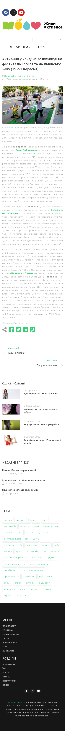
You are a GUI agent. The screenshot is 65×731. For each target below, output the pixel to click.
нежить (55, 551)
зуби (56, 545)
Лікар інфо (10, 75)
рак (41, 576)
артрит (20, 520)
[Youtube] (21, 12)
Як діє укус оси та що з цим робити (41, 424)
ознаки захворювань (15, 557)
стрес (18, 582)
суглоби (30, 582)
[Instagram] (13, 12)
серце (7, 582)
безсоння (33, 520)
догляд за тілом (12, 538)
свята (50, 576)
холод (23, 589)
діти (27, 538)
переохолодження (14, 564)
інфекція (21, 595)
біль (45, 520)
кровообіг (32, 551)
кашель (8, 551)
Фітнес (30, 75)
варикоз (24, 526)
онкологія (36, 557)
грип (19, 532)
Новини (21, 75)
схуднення (44, 582)
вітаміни (8, 532)
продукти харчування (31, 570)
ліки (44, 551)
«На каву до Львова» (22, 273)
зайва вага (31, 545)
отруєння (51, 557)
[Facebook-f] (26, 691)
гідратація (42, 532)
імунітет (50, 589)
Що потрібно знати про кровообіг (40, 393)
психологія (29, 576)
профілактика (11, 576)
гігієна (29, 532)
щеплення (36, 589)
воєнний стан (50, 526)
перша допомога (38, 564)
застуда (46, 545)
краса (19, 551)
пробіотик (9, 570)
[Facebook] (5, 12)
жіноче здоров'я (13, 545)
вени (36, 526)
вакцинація (10, 526)
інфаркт (8, 595)
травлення (9, 589)
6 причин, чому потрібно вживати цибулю (23, 480)
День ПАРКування (26, 150)
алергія (8, 520)
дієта (36, 538)
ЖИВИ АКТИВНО (15, 702)
